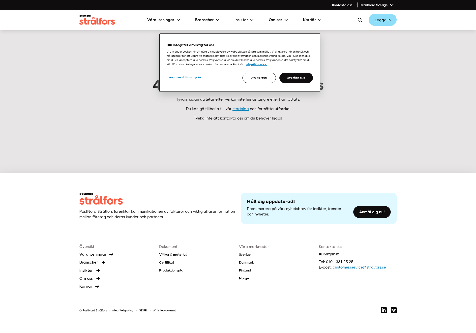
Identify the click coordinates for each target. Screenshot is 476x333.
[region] (239, 62)
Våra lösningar (160, 19)
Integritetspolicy (122, 310)
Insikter (241, 19)
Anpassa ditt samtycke (185, 77)
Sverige (245, 254)
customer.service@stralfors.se (359, 267)
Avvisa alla (259, 77)
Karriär (309, 19)
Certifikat (166, 262)
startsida (241, 108)
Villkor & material (173, 254)
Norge (244, 278)
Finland (245, 270)
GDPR (143, 310)
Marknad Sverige (374, 5)
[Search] (360, 20)
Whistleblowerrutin (165, 310)
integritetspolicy (256, 64)
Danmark (246, 262)
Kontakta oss (342, 5)
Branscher (204, 19)
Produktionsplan (172, 270)
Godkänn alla (296, 77)
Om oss (275, 19)
